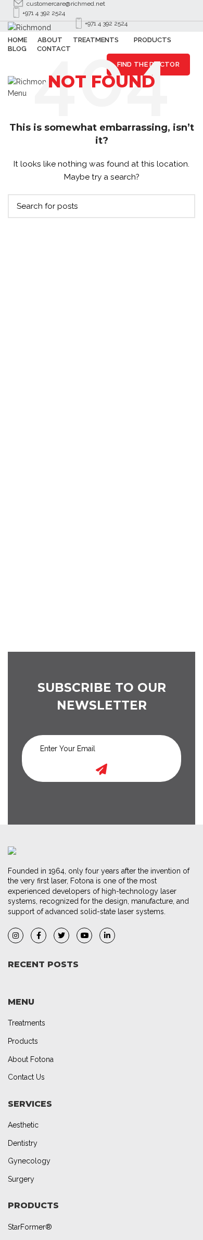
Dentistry (22, 1143)
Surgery (21, 1179)
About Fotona (31, 1059)
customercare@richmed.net (66, 3)
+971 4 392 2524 (43, 13)
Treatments (26, 1023)
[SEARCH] (181, 206)
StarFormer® (30, 1227)
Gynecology (29, 1161)
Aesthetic (23, 1125)
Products (23, 1041)
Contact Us (26, 1077)
